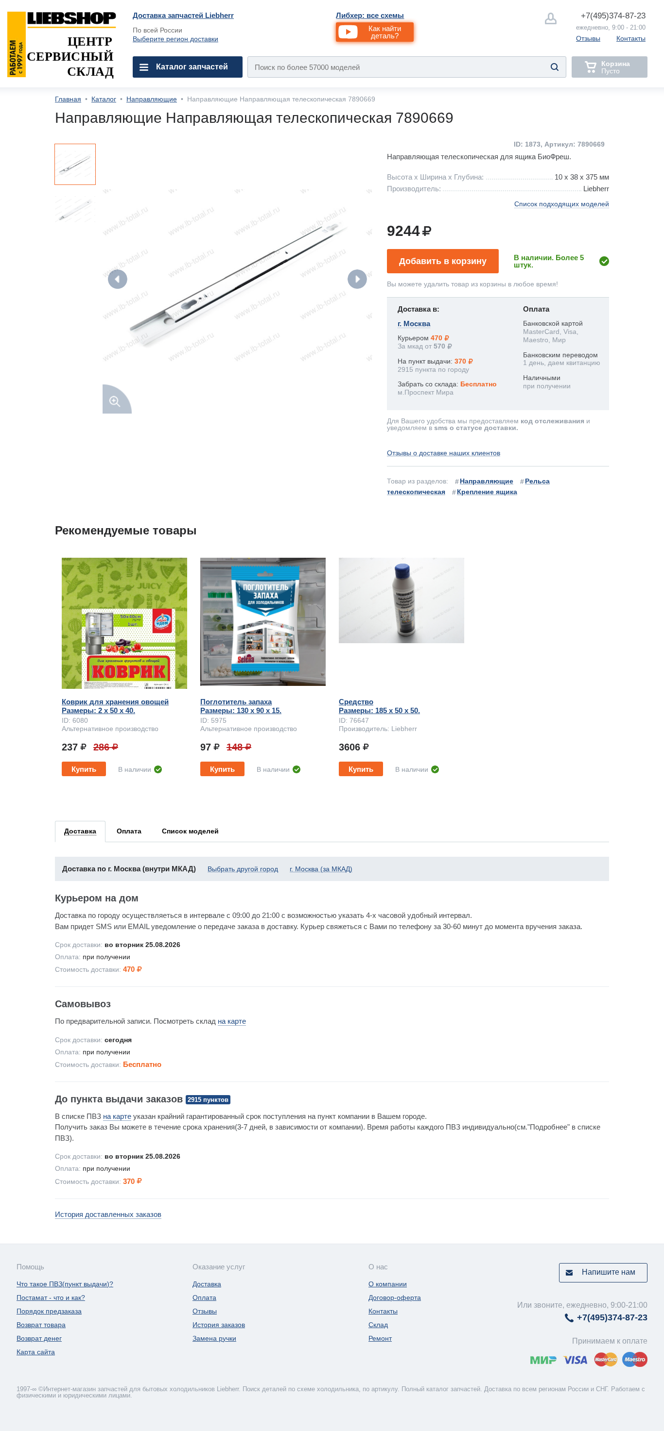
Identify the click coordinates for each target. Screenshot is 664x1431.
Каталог (103, 99)
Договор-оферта (394, 1297)
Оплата (204, 1297)
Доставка (206, 1284)
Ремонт (380, 1338)
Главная (68, 99)
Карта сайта (36, 1352)
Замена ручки (214, 1338)
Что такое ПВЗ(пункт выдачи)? (65, 1284)
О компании (387, 1284)
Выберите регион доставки (175, 39)
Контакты (631, 38)
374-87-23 (613, 16)
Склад (378, 1325)
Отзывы (588, 38)
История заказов (218, 1325)
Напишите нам (608, 1272)
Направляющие (151, 99)
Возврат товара (41, 1325)
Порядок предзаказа (49, 1311)
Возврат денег (39, 1338)
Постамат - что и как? (51, 1297)
